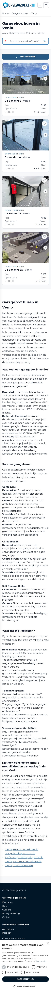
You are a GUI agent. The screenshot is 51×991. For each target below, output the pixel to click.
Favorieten (7, 902)
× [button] (48, 943)
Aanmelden (8, 929)
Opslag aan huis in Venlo (19, 865)
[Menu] (46, 5)
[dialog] (25, 965)
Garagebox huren (19, 13)
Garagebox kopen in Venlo (20, 853)
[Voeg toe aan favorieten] (44, 67)
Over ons (6, 909)
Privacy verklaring (11, 913)
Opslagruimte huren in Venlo (21, 849)
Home (5, 13)
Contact (6, 917)
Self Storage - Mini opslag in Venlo (24, 857)
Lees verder (41, 961)
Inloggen (6, 933)
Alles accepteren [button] (25, 979)
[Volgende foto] (45, 79)
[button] (25, 986)
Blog (4, 906)
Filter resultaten (27, 56)
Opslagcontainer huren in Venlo (23, 861)
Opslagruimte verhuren (13, 938)
